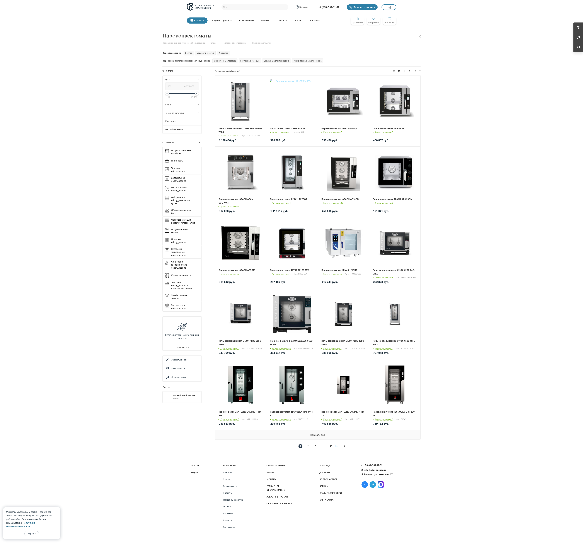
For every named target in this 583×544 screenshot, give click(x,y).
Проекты (227, 492)
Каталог (195, 465)
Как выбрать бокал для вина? (184, 397)
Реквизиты (228, 506)
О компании (246, 20)
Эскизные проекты (277, 496)
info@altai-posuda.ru (375, 469)
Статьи (166, 387)
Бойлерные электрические (276, 60)
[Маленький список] (394, 71)
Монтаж (271, 479)
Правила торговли (330, 492)
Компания (229, 465)
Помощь (282, 20)
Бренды (265, 20)
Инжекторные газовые (225, 60)
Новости (227, 472)
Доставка (325, 472)
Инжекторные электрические (308, 60)
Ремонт (271, 472)
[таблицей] (420, 71)
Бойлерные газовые (249, 60)
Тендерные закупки (233, 499)
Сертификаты (230, 486)
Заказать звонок (364, 7)
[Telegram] (373, 484)
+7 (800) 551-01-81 (329, 7)
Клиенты (227, 520)
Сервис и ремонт (222, 20)
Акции (298, 20)
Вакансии (228, 513)
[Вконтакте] (364, 484)
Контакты (315, 20)
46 (331, 446)
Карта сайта (326, 499)
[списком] (415, 71)
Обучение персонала (279, 503)
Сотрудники (229, 527)
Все (337, 446)
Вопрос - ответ (328, 479)
